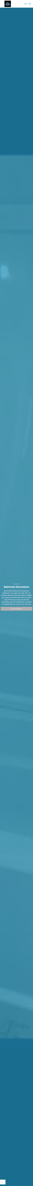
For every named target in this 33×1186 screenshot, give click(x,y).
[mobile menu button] (30, 4)
